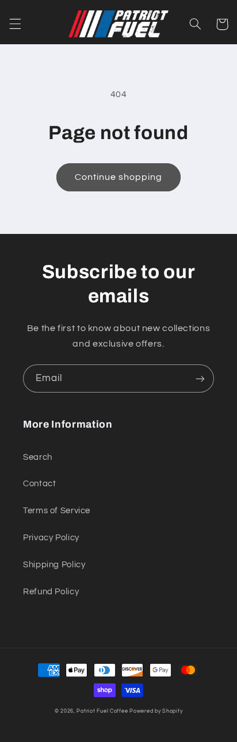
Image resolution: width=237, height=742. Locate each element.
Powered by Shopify (155, 711)
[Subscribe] (200, 378)
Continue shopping (119, 177)
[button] (15, 24)
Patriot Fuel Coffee (102, 711)
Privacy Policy (51, 537)
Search (37, 457)
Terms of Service (56, 510)
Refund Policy (51, 591)
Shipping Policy (54, 564)
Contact (39, 483)
